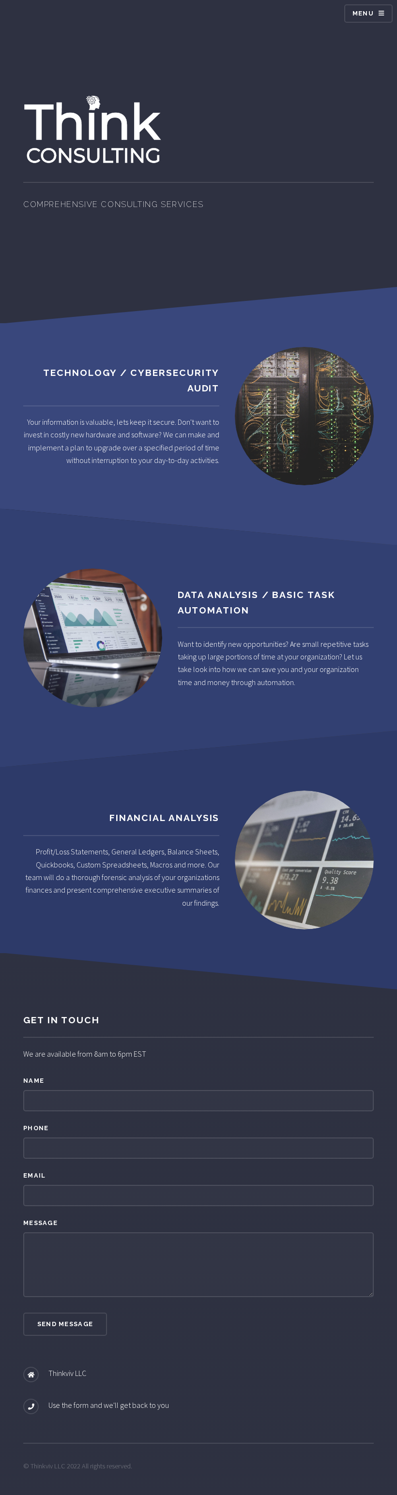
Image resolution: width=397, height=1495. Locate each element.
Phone (35, 1128)
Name (33, 1080)
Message (40, 1222)
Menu (363, 13)
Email (34, 1175)
